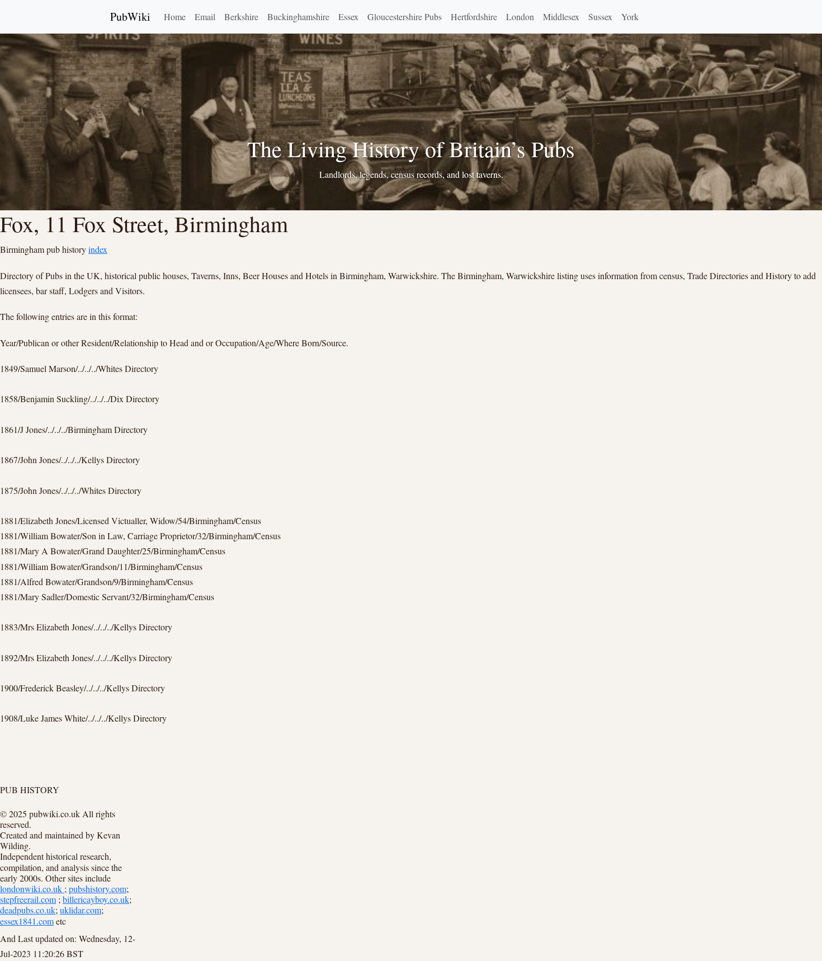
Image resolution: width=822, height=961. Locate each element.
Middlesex (561, 16)
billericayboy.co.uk (96, 899)
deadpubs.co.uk (27, 910)
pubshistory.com (97, 888)
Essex (348, 16)
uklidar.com (80, 910)
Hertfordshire (474, 16)
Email (205, 16)
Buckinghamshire (298, 16)
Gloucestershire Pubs (404, 16)
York (630, 16)
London (520, 16)
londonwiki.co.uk (32, 888)
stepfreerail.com (28, 899)
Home (175, 16)
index (97, 249)
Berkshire (241, 16)
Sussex (600, 16)
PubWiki (130, 16)
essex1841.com (27, 921)
